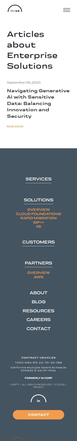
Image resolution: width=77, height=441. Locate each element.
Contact (38, 328)
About (38, 292)
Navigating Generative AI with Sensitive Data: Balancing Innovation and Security (38, 103)
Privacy (38, 387)
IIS (38, 226)
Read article (15, 126)
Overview (38, 209)
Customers (38, 242)
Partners (38, 263)
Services (38, 179)
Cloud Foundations (38, 214)
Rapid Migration (38, 218)
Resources (38, 310)
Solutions (38, 200)
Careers (38, 319)
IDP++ (38, 222)
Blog (38, 301)
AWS (38, 277)
